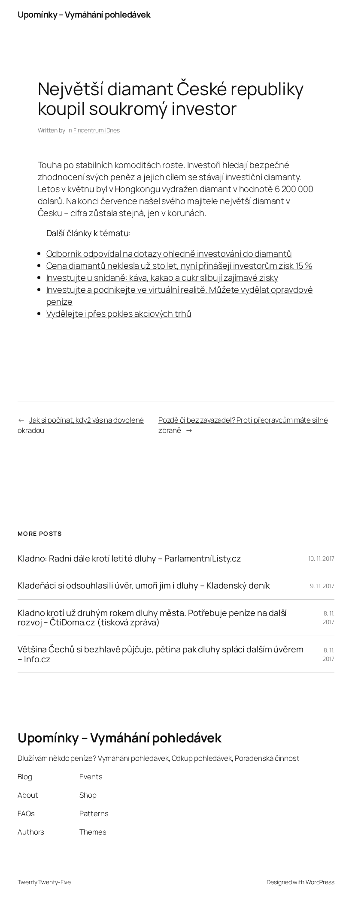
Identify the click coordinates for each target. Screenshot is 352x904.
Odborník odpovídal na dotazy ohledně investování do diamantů (169, 253)
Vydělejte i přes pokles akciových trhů (118, 313)
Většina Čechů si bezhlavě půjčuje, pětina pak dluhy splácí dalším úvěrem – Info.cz (160, 654)
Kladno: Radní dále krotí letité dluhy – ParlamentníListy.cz (129, 558)
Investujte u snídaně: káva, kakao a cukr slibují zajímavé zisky (162, 277)
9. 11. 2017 (322, 586)
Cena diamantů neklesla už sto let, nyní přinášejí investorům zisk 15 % (179, 265)
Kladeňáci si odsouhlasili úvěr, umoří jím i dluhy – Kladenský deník (144, 585)
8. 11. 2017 (328, 617)
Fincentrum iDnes (96, 130)
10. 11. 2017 (321, 558)
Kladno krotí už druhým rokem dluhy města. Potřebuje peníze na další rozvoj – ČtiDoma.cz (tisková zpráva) (152, 618)
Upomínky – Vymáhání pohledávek (84, 14)
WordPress (320, 882)
